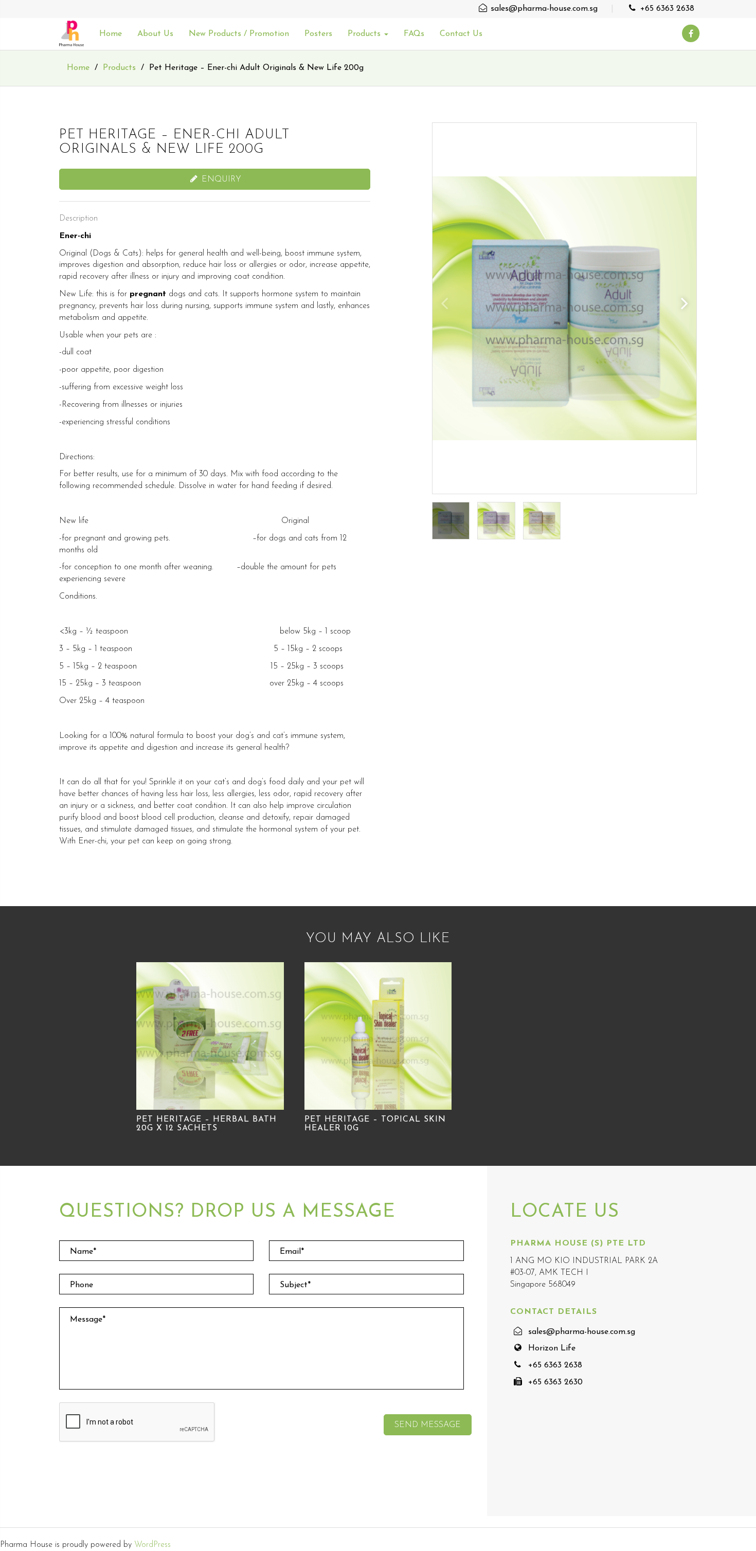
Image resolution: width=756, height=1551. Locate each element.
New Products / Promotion (239, 34)
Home (110, 34)
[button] (684, 303)
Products (365, 34)
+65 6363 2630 (555, 1382)
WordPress (152, 1545)
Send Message (427, 1425)
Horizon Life (551, 1348)
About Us (155, 34)
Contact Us (461, 34)
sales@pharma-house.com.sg (543, 9)
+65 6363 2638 (666, 9)
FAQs (414, 34)
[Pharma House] (71, 33)
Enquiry (220, 179)
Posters (318, 34)
